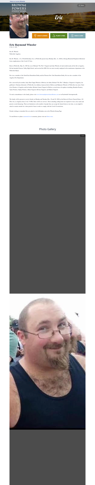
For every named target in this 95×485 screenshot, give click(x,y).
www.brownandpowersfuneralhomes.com (48, 94)
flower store (50, 116)
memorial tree (27, 116)
